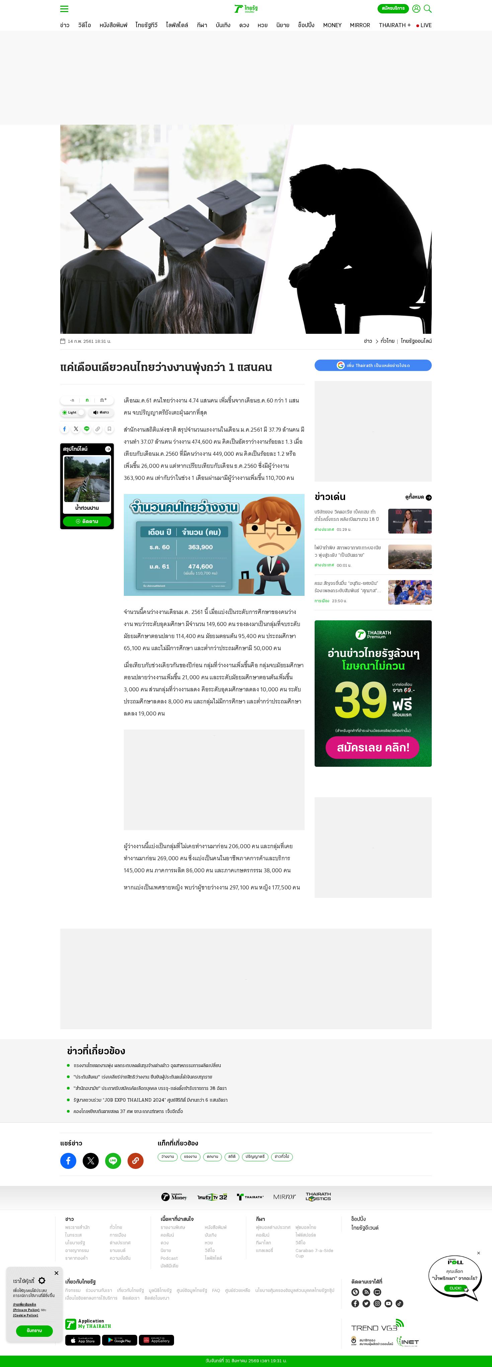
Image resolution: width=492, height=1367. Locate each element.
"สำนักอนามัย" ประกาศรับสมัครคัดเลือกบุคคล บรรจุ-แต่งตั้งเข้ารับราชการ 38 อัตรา (150, 1088)
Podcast (169, 1258)
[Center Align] (56, 1273)
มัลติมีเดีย (169, 1266)
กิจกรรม (73, 1290)
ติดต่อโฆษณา (157, 1298)
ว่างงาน (167, 1157)
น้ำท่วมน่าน (87, 508)
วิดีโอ (210, 1250)
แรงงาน (190, 1157)
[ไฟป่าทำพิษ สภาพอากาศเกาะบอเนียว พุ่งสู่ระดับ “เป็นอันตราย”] (410, 557)
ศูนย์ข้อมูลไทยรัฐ (192, 1290)
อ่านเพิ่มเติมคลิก (26, 1307)
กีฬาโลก (263, 1243)
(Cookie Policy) (25, 1315)
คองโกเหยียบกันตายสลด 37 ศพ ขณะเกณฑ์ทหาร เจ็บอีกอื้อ (128, 1111)
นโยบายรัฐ (75, 1243)
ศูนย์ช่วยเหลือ (237, 1290)
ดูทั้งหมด (414, 497)
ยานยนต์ (118, 1250)
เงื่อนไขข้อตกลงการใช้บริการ (91, 1298)
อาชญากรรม (77, 1250)
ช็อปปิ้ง (358, 1219)
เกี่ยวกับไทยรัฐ (130, 1290)
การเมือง (322, 601)
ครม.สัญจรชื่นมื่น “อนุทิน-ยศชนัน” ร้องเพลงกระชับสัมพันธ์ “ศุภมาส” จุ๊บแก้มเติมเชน (346, 588)
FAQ (216, 1290)
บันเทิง (211, 1235)
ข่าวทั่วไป (282, 1157)
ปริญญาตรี (255, 1157)
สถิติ (232, 1157)
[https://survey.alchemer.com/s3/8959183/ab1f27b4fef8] (455, 1276)
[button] (64, 429)
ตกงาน (212, 1157)
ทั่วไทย (388, 341)
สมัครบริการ (393, 8)
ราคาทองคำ (76, 1258)
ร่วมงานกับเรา (99, 1290)
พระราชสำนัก (77, 1227)
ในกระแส (73, 1235)
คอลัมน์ (167, 1235)
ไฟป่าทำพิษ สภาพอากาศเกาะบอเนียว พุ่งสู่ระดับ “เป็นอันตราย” (348, 552)
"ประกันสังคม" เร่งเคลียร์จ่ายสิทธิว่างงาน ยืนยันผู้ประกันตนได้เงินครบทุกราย (143, 1077)
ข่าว (368, 341)
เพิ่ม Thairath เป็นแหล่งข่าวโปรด (378, 365)
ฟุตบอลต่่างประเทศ (273, 1227)
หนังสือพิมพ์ (216, 1227)
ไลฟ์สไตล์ (213, 1258)
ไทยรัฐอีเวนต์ (365, 1228)
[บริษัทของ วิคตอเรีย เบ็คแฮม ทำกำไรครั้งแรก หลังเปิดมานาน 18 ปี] (410, 521)
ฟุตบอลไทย (306, 1227)
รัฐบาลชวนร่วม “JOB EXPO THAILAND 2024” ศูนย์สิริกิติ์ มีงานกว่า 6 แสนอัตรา (151, 1100)
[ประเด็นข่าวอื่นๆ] (108, 449)
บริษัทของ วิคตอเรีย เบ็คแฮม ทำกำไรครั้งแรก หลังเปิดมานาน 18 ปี (347, 516)
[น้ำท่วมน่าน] (87, 479)
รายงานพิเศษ (173, 1227)
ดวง (165, 1243)
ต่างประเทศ (324, 530)
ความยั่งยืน (120, 1258)
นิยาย (166, 1250)
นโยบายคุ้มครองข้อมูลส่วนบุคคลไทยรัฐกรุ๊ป (294, 1290)
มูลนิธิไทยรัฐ (160, 1290)
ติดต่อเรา (131, 1298)
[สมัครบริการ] (373, 693)
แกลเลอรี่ (264, 1250)
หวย (209, 1243)
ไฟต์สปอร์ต (306, 1235)
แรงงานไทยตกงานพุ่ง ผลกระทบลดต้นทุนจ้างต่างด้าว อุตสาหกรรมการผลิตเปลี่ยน (147, 1065)
